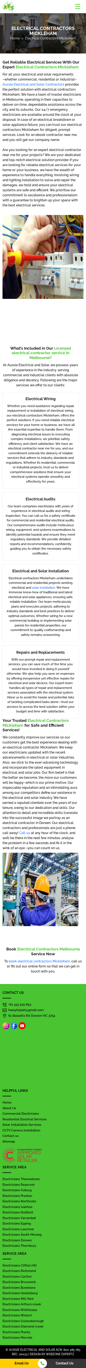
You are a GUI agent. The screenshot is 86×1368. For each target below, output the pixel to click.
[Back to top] (80, 1342)
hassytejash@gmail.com (26, 1010)
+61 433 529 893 (19, 1004)
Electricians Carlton (17, 1276)
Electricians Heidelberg (20, 1293)
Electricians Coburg (17, 1190)
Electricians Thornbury (19, 1246)
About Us (9, 1108)
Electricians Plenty (16, 1332)
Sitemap (9, 1141)
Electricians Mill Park (18, 1299)
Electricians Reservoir (19, 1185)
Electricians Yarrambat (19, 1218)
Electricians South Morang (22, 1235)
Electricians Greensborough (23, 1321)
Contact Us (64, 1363)
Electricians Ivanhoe (17, 1207)
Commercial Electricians (21, 1113)
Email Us (22, 1363)
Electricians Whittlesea (20, 1310)
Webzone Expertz (60, 1354)
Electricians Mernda (17, 1337)
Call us (24, 833)
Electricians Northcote (19, 1201)
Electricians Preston (17, 1196)
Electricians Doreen (17, 1240)
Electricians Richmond (19, 1271)
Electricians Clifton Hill (20, 1265)
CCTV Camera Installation (21, 1130)
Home (15, 38)
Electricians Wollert (17, 1315)
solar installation (43, 588)
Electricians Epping (17, 1223)
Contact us (10, 1136)
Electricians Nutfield (18, 1212)
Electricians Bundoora (19, 1288)
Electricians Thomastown (21, 1179)
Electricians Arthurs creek (22, 1304)
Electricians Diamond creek (23, 1326)
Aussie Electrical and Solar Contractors (33, 84)
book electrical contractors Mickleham (39, 961)
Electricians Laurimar (18, 1229)
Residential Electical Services (25, 1119)
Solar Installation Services (22, 1125)
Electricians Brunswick (19, 1282)
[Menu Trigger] (78, 6)
